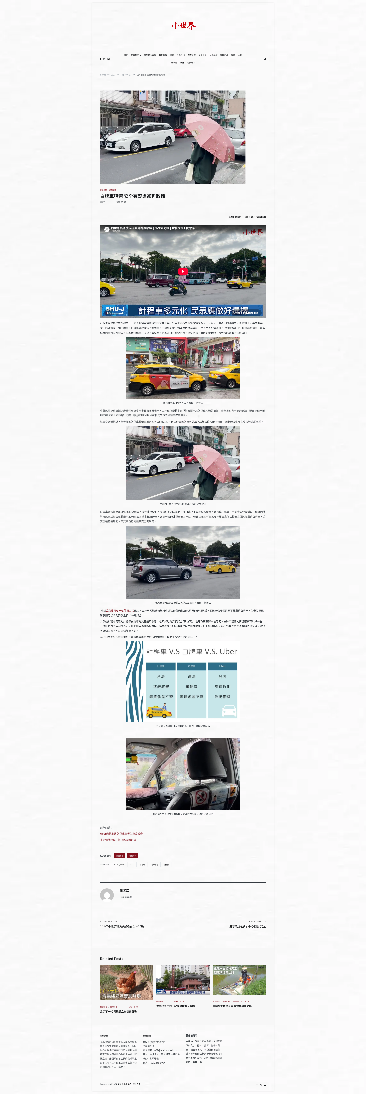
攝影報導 (163, 55)
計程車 (166, 864)
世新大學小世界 (124, 1084)
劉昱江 (103, 202)
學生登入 (137, 1084)
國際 (172, 55)
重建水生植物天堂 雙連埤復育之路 (232, 1006)
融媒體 (174, 62)
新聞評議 (224, 55)
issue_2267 (119, 864)
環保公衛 (192, 55)
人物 (240, 55)
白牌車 (142, 864)
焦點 (126, 55)
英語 (182, 62)
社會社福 (181, 55)
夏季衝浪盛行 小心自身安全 (247, 924)
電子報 (190, 62)
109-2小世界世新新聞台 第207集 (122, 924)
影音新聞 (135, 55)
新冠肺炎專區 (150, 55)
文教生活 (203, 55)
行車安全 (154, 864)
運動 (233, 55)
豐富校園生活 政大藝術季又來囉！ (176, 1006)
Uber (132, 864)
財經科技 (213, 55)
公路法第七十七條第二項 (120, 610)
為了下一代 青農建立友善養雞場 (118, 1011)
